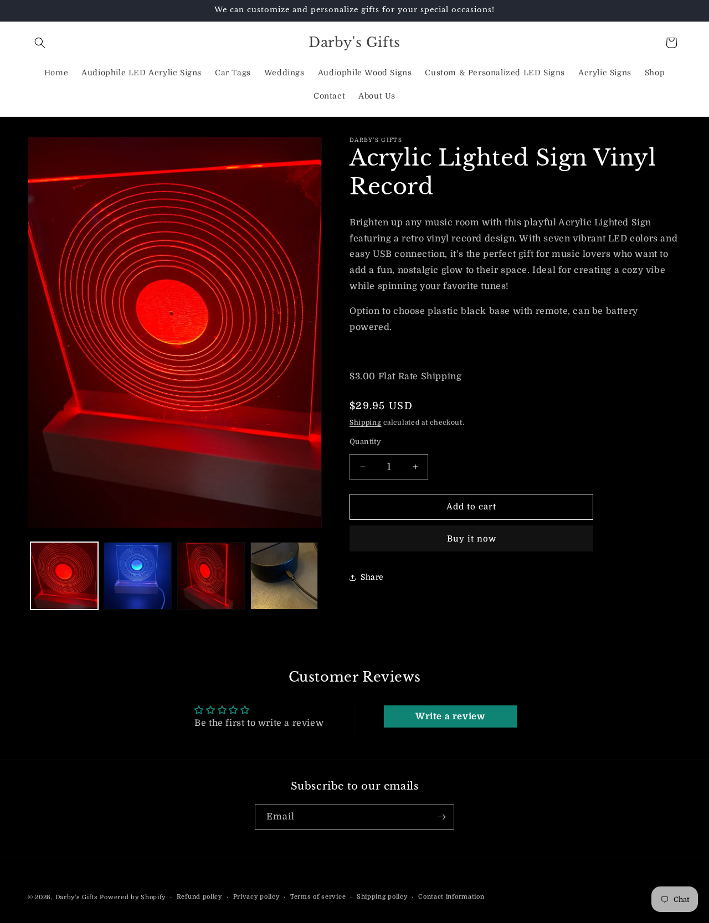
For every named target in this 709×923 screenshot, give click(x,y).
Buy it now (471, 539)
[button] (40, 42)
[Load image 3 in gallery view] (211, 576)
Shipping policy (382, 896)
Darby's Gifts (76, 897)
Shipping (366, 422)
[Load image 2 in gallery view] (137, 576)
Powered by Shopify (133, 897)
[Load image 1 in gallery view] (64, 576)
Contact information (451, 896)
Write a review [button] (450, 716)
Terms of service (318, 896)
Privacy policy (256, 896)
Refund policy (199, 896)
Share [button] (372, 577)
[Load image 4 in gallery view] (284, 576)
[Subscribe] (441, 817)
